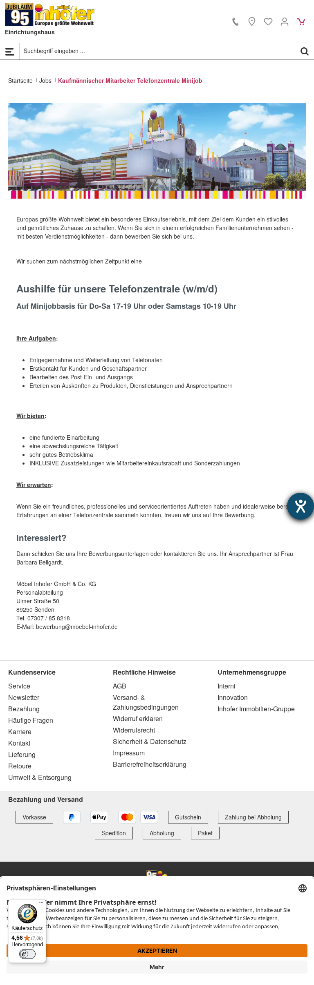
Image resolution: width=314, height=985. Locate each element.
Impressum (129, 752)
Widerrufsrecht (134, 730)
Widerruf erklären (138, 718)
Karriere (19, 731)
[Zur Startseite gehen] (50, 14)
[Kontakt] (235, 21)
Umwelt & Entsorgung (40, 777)
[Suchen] (304, 51)
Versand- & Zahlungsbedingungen (146, 702)
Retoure (19, 765)
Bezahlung (24, 708)
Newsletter (23, 697)
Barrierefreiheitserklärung (149, 764)
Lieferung (22, 754)
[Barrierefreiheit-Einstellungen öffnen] (300, 506)
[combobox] (158, 51)
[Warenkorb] (301, 21)
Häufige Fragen (30, 720)
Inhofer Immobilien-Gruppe (256, 708)
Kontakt (19, 743)
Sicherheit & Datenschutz (149, 741)
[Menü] (10, 51)
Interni (227, 686)
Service (19, 686)
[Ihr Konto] (284, 21)
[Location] (252, 21)
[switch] (27, 954)
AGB (119, 686)
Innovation (233, 697)
